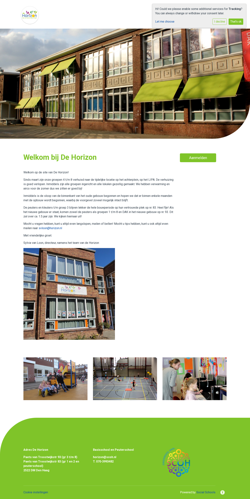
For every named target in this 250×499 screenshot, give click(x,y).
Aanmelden (198, 158)
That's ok (236, 21)
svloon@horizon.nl (50, 228)
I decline (219, 21)
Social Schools (205, 492)
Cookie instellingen (35, 492)
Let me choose (164, 21)
